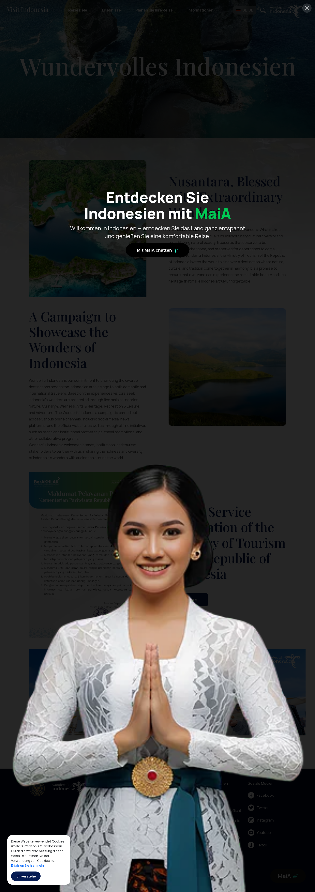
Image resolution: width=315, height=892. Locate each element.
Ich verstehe (26, 876)
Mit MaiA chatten (155, 250)
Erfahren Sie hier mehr (27, 865)
